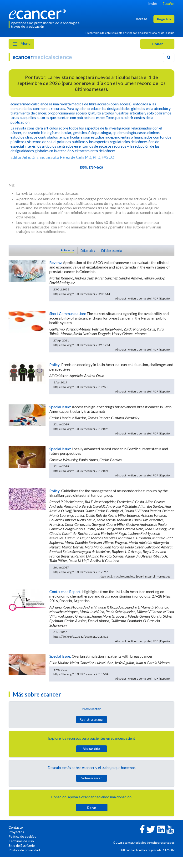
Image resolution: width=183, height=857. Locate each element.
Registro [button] (164, 19)
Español (168, 3)
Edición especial (111, 251)
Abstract (120, 298)
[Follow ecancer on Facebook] (142, 829)
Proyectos (16, 832)
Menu (25, 43)
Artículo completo (139, 298)
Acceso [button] (141, 19)
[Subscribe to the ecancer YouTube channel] (170, 829)
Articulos (67, 250)
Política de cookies (22, 836)
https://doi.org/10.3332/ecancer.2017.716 (80, 572)
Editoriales (88, 251)
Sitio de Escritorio (22, 845)
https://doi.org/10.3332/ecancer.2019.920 (80, 387)
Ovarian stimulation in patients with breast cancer (112, 656)
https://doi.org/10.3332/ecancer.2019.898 (80, 429)
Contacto (16, 827)
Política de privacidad (24, 850)
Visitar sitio (91, 749)
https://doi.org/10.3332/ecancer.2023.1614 (81, 294)
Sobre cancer (91, 778)
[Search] (168, 57)
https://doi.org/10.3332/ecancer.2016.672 (80, 636)
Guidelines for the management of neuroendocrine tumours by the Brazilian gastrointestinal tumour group (108, 492)
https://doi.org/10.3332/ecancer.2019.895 (80, 471)
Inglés (153, 3)
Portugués (163, 576)
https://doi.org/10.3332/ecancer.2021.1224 (81, 345)
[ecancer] (39, 14)
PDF (155, 298)
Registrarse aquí (91, 719)
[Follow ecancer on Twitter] (150, 829)
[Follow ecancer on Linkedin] (161, 829)
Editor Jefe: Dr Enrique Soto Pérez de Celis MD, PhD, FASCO (62, 157)
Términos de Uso (21, 841)
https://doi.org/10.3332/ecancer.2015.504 (80, 674)
